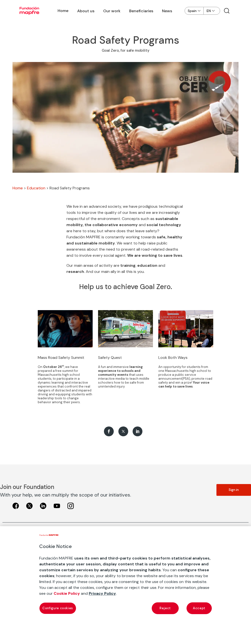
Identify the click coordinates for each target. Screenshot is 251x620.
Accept (199, 608)
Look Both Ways (173, 357)
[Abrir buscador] (226, 10)
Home (63, 10)
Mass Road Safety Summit (61, 357)
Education (36, 188)
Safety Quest (110, 357)
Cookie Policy (67, 593)
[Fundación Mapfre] (29, 11)
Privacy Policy (102, 593)
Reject (165, 608)
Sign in (234, 490)
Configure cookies (57, 608)
